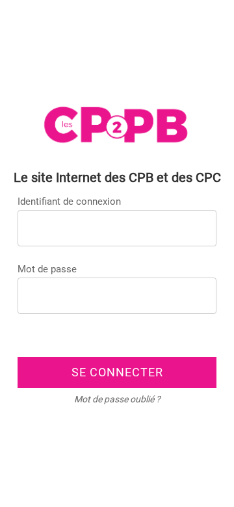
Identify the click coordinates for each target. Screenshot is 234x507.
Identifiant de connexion (69, 201)
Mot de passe (47, 269)
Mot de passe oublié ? (117, 399)
